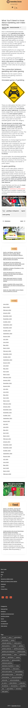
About (2, 572)
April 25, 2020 (5, 27)
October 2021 (7, 415)
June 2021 (6, 427)
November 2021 (7, 412)
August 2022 (6, 386)
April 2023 (6, 371)
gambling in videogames (12, 211)
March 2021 (6, 436)
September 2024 (7, 333)
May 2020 (5, 465)
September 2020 (7, 453)
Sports (2, 618)
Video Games (4, 626)
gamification (11, 657)
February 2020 (7, 474)
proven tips (22, 683)
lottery (17, 665)
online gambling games (7, 674)
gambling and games (19, 648)
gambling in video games (17, 188)
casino (10, 637)
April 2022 (6, 398)
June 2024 (6, 342)
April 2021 (6, 433)
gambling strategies (7, 654)
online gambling (19, 671)
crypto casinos (17, 643)
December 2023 (7, 354)
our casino (4, 683)
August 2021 (6, 421)
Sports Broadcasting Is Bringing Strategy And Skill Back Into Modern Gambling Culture (13, 274)
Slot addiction (5, 685)
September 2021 (7, 418)
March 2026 (6, 307)
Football (14, 645)
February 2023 (7, 377)
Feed (15, 504)
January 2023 (6, 380)
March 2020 (6, 471)
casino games (5, 640)
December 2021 (7, 409)
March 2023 (6, 374)
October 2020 (7, 450)
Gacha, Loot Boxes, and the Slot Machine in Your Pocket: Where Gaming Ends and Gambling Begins (13, 254)
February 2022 (7, 403)
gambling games (21, 651)
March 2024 (6, 348)
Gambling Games (5, 616)
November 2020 (7, 447)
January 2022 (6, 406)
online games (19, 674)
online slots (4, 680)
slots (3, 688)
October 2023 (7, 357)
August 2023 (6, 362)
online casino (16, 668)
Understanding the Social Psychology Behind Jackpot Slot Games (13, 258)
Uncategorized (4, 623)
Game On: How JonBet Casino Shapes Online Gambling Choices (13, 290)
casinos (13, 640)
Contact (3, 586)
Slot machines (14, 685)
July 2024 (5, 339)
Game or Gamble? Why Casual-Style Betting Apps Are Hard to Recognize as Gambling (14, 285)
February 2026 (7, 310)
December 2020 (7, 444)
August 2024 (6, 336)
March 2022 (6, 401)
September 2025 (7, 324)
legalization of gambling (8, 665)
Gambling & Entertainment (7, 614)
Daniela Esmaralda (14, 27)
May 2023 (5, 368)
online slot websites (14, 680)
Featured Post (4, 609)
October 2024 (7, 330)
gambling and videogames (8, 651)
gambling (21, 645)
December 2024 (7, 327)
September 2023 (7, 360)
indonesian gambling (7, 663)
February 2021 (7, 439)
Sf (1, 576)
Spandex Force (16, 1)
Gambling (3, 611)
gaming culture (5, 660)
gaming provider (16, 660)
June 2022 (6, 392)
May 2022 (5, 395)
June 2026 (6, 304)
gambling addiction (6, 648)
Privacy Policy (4, 589)
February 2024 (7, 351)
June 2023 (6, 365)
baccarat (4, 637)
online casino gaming (7, 671)
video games (5, 691)
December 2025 (7, 316)
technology (18, 688)
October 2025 (7, 321)
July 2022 (5, 389)
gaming (18, 657)
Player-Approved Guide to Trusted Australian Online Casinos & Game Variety (12, 280)
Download (3, 584)
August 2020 (6, 456)
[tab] (12, 7)
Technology (3, 621)
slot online (22, 685)
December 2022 (7, 383)
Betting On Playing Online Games (9, 581)
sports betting (10, 688)
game (15, 654)
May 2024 (5, 345)
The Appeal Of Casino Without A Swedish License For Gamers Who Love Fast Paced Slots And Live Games (13, 264)
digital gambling (6, 645)
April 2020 (6, 468)
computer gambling (6, 643)
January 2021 (6, 441)
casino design (17, 637)
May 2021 (5, 430)
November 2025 (7, 319)
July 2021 (5, 424)
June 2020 (6, 462)
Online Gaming (5, 677)
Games (3, 657)
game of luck (22, 654)
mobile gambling (6, 668)
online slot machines (17, 677)
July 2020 (5, 459)
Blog (2, 574)
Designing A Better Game (7, 579)
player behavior (13, 683)
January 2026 (6, 313)
